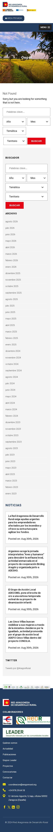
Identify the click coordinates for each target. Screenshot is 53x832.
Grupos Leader (10, 760)
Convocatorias (9, 772)
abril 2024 (10, 403)
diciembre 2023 (12, 422)
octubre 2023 (11, 435)
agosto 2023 (11, 448)
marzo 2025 (11, 331)
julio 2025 (10, 305)
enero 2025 (10, 344)
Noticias (13, 505)
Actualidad (8, 748)
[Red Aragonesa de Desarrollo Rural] (15, 6)
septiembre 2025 (13, 293)
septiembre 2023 (13, 442)
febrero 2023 (11, 487)
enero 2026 (10, 267)
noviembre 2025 (13, 279)
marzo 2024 (11, 409)
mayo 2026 (10, 241)
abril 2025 (10, 325)
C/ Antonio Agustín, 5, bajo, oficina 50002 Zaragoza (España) (27, 798)
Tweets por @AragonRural (18, 668)
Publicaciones (9, 754)
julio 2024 (10, 383)
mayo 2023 (10, 467)
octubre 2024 (11, 364)
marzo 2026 (11, 254)
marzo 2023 (11, 480)
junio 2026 (10, 234)
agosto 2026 (11, 221)
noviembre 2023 (13, 429)
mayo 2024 (10, 396)
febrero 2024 (11, 416)
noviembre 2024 (13, 357)
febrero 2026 (11, 260)
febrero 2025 (11, 338)
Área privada (14, 18)
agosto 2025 (11, 299)
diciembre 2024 (12, 351)
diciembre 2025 (12, 273)
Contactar (7, 777)
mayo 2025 (10, 318)
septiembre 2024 (13, 370)
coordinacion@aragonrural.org (22, 784)
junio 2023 (10, 461)
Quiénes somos (10, 743)
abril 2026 (10, 247)
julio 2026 (10, 228)
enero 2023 (10, 493)
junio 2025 (10, 312)
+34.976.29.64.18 (16, 790)
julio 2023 (10, 454)
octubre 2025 (11, 286)
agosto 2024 (11, 377)
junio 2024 (10, 390)
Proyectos (8, 766)
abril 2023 (10, 474)
